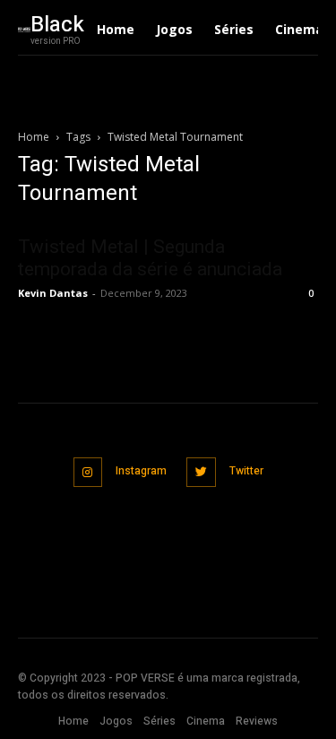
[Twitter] (201, 472)
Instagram (141, 471)
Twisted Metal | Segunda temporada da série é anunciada (150, 258)
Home (33, 136)
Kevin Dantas (53, 293)
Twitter (246, 471)
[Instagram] (88, 472)
